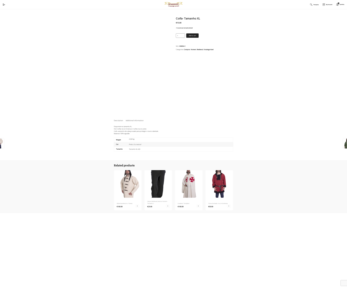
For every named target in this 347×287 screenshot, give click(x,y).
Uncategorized (208, 49)
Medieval (200, 49)
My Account (329, 4)
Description (118, 120)
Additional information (134, 120)
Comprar (187, 49)
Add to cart (192, 36)
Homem (193, 49)
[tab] (118, 120)
